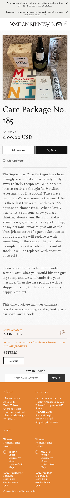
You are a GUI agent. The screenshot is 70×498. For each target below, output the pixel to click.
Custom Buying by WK (49, 398)
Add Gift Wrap (15, 160)
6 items (10, 352)
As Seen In (9, 401)
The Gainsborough (14, 415)
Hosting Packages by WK (50, 401)
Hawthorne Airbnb (14, 412)
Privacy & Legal (44, 418)
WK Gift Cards (44, 411)
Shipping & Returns (47, 422)
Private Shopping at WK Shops (49, 407)
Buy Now (51, 150)
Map (11, 467)
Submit (14, 360)
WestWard (9, 418)
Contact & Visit (12, 408)
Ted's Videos (10, 405)
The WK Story (11, 398)
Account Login (44, 415)
